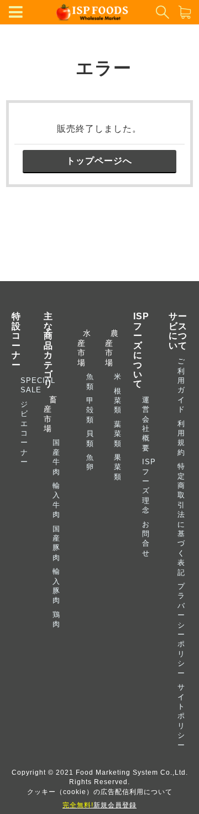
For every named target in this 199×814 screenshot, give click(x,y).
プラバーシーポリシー (181, 629)
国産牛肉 (56, 456)
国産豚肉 (56, 543)
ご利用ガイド (181, 385)
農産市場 (108, 347)
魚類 (90, 381)
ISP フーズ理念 (149, 486)
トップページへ (99, 160)
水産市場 (81, 347)
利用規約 (181, 438)
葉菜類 (118, 434)
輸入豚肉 (56, 585)
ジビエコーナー (24, 433)
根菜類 (118, 400)
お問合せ (146, 538)
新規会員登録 (99, 804)
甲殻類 (90, 410)
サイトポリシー (181, 716)
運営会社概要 (146, 424)
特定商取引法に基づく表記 (181, 519)
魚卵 (90, 462)
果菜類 (118, 467)
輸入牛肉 (56, 500)
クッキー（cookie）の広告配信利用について (99, 791)
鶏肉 (56, 619)
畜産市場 (50, 414)
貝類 (90, 438)
